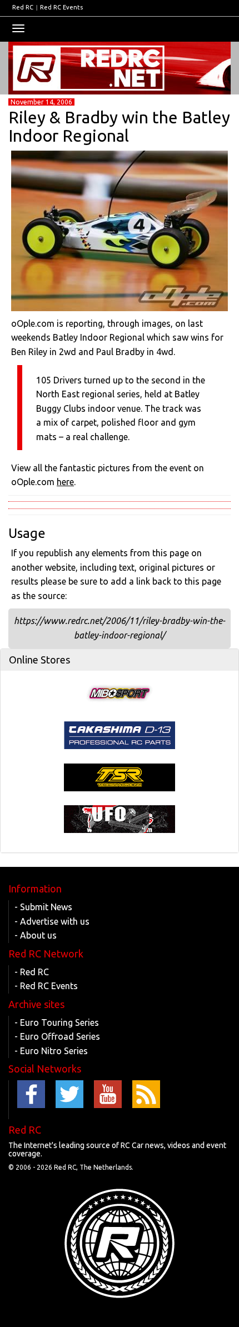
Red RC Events (61, 7)
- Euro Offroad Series (57, 1036)
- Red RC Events (46, 986)
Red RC (22, 7)
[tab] (119, 660)
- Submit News (43, 907)
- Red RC (31, 972)
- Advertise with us (51, 921)
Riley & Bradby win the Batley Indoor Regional (119, 126)
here (65, 482)
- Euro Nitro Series (51, 1051)
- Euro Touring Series (56, 1022)
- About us (35, 935)
